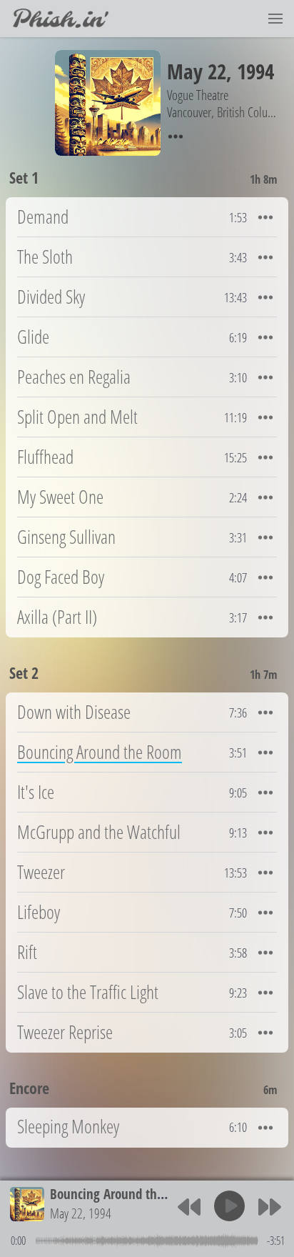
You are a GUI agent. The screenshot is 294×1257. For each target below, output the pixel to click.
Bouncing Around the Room (124, 1193)
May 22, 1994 (80, 1213)
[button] (275, 18)
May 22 (196, 71)
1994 (255, 71)
